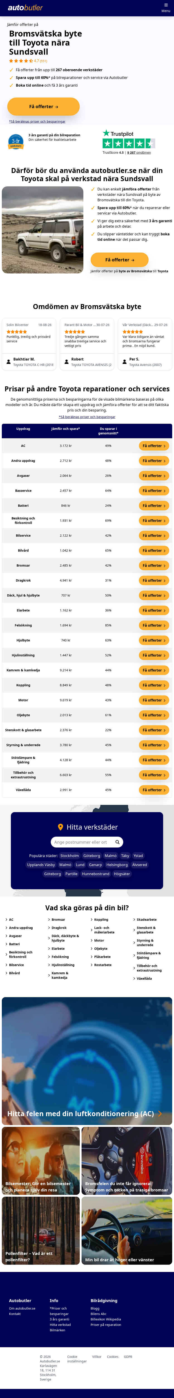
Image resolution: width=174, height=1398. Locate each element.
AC (11, 919)
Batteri (14, 944)
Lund (80, 864)
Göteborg (91, 855)
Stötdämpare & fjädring (149, 955)
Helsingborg (117, 864)
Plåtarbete (102, 957)
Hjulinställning (63, 965)
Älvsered (139, 864)
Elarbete (58, 948)
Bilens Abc (98, 1314)
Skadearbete (147, 919)
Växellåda (144, 978)
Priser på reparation (106, 1324)
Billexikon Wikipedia (106, 1319)
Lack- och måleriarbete (104, 930)
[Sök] (118, 842)
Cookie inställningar (77, 1358)
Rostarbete (102, 965)
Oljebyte (100, 948)
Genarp (95, 864)
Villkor (97, 1356)
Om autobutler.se (22, 1308)
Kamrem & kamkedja (60, 975)
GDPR (128, 1356)
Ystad (138, 855)
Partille (71, 873)
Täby (125, 855)
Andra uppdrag (21, 928)
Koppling (101, 919)
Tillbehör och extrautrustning (149, 968)
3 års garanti (59, 1319)
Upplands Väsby (41, 864)
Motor (99, 940)
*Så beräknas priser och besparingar (37, 121)
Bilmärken (57, 1330)
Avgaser (15, 936)
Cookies (112, 1356)
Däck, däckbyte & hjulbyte (65, 938)
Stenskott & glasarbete (146, 930)
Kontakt (15, 1314)
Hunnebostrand (95, 873)
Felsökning (60, 957)
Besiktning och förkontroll (20, 954)
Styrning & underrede (145, 942)
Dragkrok (59, 928)
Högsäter (122, 873)
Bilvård (14, 973)
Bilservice (16, 965)
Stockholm (69, 855)
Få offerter (153, 445)
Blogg (95, 1308)
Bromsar (58, 919)
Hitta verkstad (60, 1324)
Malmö (111, 855)
